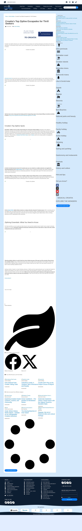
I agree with (67, 497)
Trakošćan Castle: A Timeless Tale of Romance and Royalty (29, 384)
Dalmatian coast (62, 55)
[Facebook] (66, 2)
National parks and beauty (66, 116)
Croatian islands (62, 62)
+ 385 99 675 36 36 (66, 486)
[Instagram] (69, 2)
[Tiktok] (76, 2)
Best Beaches (61, 110)
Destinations (30, 6)
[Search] (77, 7)
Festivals (59, 162)
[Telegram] (70, 483)
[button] (13, 362)
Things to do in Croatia (47, 6)
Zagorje (59, 94)
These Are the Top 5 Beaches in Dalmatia (64, 29)
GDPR (69, 497)
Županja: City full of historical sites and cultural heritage (46, 414)
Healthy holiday (62, 123)
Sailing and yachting (63, 149)
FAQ (55, 8)
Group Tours (22, 6)
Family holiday (61, 129)
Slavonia (59, 101)
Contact (60, 8)
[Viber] (68, 483)
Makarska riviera (62, 68)
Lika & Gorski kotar (63, 81)
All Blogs (35, 8)
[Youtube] (72, 2)
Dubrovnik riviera (62, 75)
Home (6, 16)
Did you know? (61, 181)
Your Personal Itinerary (25, 8)
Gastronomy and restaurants (66, 155)
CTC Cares (42, 8)
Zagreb (58, 88)
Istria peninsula (61, 49)
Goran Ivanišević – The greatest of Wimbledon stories (28, 400)
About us (49, 8)
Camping (59, 142)
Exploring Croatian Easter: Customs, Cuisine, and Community (13, 400)
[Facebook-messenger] (65, 483)
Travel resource (58, 6)
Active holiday (11, 16)
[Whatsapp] (63, 483)
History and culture (63, 168)
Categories (37, 6)
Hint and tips (60, 175)
